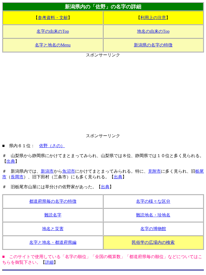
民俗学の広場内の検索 (153, 242)
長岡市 (17, 177)
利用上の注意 (153, 17)
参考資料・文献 (53, 17)
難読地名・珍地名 (153, 215)
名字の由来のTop (52, 31)
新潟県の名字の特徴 (153, 45)
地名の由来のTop (153, 31)
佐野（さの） (52, 145)
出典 (10, 161)
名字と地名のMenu (53, 45)
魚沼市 (68, 171)
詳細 (49, 262)
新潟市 (47, 171)
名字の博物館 (153, 228)
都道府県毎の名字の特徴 (52, 201)
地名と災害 (53, 228)
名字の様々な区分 (153, 201)
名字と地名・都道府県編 (52, 242)
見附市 (154, 171)
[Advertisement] (103, 95)
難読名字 (52, 215)
